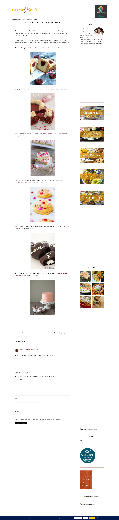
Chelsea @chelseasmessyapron (29, 349)
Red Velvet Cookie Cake (48, 89)
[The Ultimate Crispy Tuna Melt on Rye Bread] (98, 302)
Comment (18, 380)
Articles (45, 322)
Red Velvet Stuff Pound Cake (36, 48)
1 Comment (52, 26)
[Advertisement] (92, 74)
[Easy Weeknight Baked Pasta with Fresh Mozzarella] (85, 302)
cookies (43, 323)
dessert (46, 323)
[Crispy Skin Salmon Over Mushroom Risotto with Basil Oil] (85, 289)
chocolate (39, 323)
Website (17, 411)
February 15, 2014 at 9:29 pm (27, 352)
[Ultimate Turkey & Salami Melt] (85, 277)
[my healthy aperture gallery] (91, 496)
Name (17, 398)
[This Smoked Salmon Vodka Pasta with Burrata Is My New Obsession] (98, 289)
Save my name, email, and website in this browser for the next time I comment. (38, 419)
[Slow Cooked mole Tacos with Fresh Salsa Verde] (98, 277)
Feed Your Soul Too (25, 12)
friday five (51, 323)
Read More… (98, 43)
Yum (81, 440)
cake (36, 323)
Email (17, 405)
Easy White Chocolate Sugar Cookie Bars (52, 133)
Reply (17, 359)
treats (55, 323)
